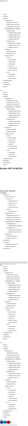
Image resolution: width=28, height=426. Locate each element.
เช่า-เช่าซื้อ (5, 242)
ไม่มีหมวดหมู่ (6, 248)
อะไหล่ (8, 72)
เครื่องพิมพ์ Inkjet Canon (14, 35)
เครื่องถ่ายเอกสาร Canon (12, 22)
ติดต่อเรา (5, 87)
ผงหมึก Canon (11, 62)
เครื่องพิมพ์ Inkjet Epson (14, 37)
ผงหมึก (8, 58)
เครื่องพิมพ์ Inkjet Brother (14, 33)
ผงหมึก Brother (12, 60)
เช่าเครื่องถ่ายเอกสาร (7, 80)
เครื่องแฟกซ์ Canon (11, 53)
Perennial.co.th (4, 1)
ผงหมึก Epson (11, 64)
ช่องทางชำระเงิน (6, 84)
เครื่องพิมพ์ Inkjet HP (13, 39)
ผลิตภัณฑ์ (5, 18)
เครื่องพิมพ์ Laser (11, 41)
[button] (14, 90)
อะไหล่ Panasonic (12, 78)
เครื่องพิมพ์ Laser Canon (14, 45)
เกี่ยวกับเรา (5, 16)
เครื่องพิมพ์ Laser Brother (14, 43)
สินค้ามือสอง (6, 82)
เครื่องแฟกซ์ (7, 49)
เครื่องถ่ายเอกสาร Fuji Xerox (13, 24)
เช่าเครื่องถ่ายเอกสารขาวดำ (11, 244)
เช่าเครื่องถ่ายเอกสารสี (10, 246)
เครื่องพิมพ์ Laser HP (13, 47)
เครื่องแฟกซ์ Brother (11, 51)
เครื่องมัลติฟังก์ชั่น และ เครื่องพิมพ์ (12, 29)
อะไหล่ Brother (11, 74)
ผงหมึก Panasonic (12, 68)
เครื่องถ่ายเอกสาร (9, 20)
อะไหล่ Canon (11, 76)
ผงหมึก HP (11, 66)
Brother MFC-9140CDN (7, 191)
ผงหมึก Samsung (12, 70)
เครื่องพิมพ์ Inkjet (11, 31)
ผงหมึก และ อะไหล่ (9, 56)
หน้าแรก (5, 14)
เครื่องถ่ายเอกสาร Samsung (13, 27)
